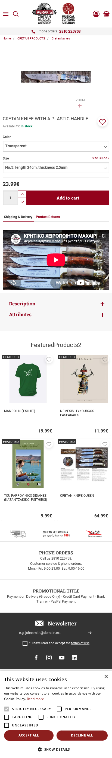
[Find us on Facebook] (36, 657)
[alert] (56, 714)
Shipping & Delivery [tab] (18, 217)
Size (6, 158)
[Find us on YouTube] (61, 657)
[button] (102, 121)
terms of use (80, 643)
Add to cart (68, 198)
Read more (35, 698)
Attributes (20, 314)
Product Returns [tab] (48, 217)
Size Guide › (100, 158)
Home (7, 38)
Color (7, 137)
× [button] (106, 677)
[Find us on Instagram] (49, 657)
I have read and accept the (60, 643)
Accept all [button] (28, 735)
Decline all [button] (82, 735)
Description (22, 303)
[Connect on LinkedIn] (74, 657)
